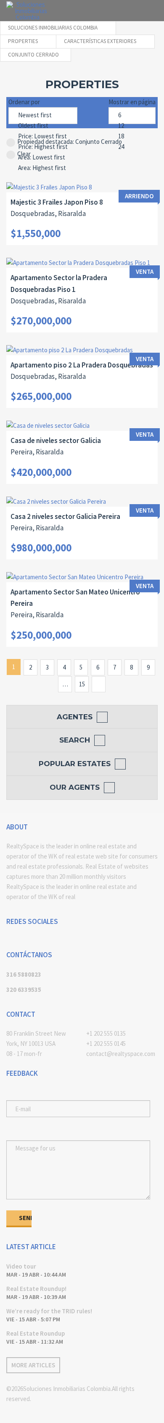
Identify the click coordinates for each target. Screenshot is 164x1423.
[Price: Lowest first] (43, 136)
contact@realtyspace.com (120, 1054)
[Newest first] (43, 115)
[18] (132, 136)
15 (82, 684)
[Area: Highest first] (43, 168)
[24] (132, 147)
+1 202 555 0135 (106, 1033)
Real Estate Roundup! (36, 1289)
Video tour (21, 1266)
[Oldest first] (43, 126)
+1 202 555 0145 (106, 1044)
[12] (132, 126)
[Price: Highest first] (43, 147)
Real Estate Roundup (35, 1333)
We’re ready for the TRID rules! (49, 1311)
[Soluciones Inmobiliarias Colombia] (27, 10)
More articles (33, 1365)
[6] (132, 115)
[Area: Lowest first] (43, 157)
